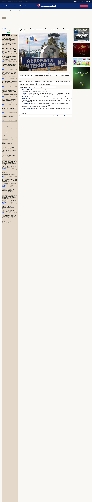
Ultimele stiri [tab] (5, 35)
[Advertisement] (14, 19)
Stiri (15, 6)
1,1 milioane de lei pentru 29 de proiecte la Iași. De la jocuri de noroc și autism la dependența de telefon (15, 1)
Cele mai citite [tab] (13, 35)
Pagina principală (10, 10)
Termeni (79, 1)
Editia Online (23, 6)
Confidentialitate (85, 1)
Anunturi (9, 6)
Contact (75, 1)
